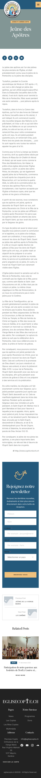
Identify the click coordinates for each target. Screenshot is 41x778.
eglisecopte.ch (9, 772)
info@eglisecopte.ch (29, 739)
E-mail (8, 528)
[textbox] (20, 557)
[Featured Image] (20, 647)
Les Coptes (11, 720)
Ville (8, 540)
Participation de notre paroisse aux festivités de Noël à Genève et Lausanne (20, 670)
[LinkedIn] (16, 58)
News (11, 716)
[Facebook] (4, 58)
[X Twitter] (10, 58)
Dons (30, 720)
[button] (38, 4)
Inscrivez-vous (21, 575)
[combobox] (20, 557)
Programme (30, 716)
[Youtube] (27, 745)
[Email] (21, 58)
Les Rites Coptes (11, 724)
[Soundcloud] (37, 745)
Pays (8, 552)
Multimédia (11, 729)
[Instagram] (32, 745)
